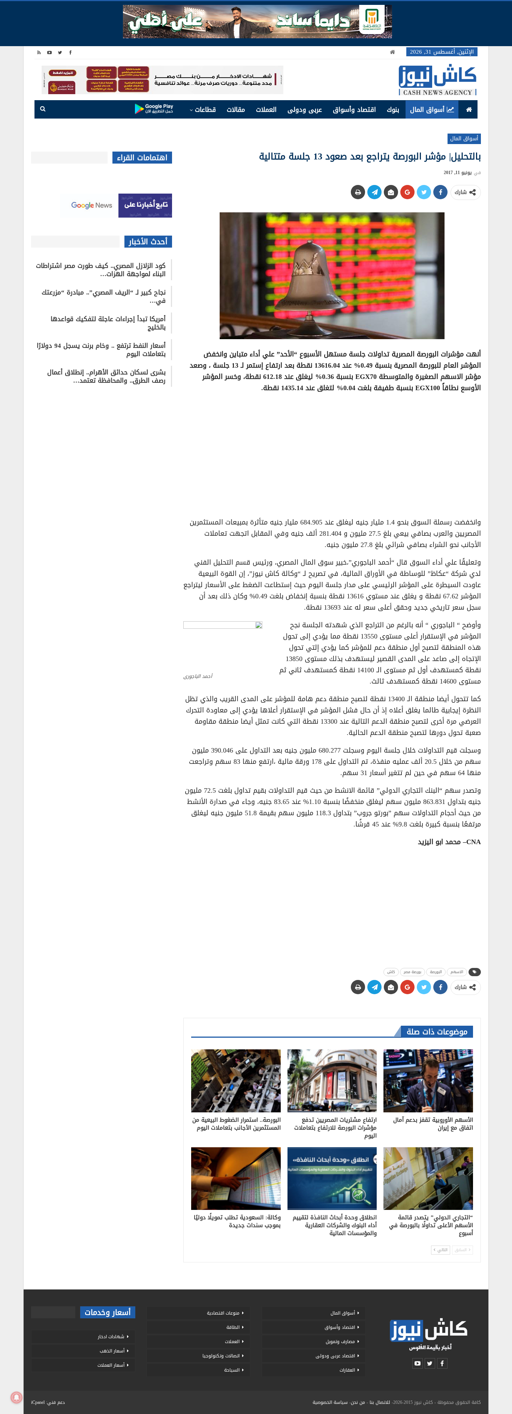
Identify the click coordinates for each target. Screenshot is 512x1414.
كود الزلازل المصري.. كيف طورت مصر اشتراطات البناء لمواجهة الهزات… (101, 270)
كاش (391, 971)
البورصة (436, 971)
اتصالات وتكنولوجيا (221, 1356)
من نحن (358, 1402)
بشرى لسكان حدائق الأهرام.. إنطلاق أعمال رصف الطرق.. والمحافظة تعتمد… (106, 376)
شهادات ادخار (111, 1337)
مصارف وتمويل (340, 1341)
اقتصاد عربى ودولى (335, 1356)
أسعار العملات (110, 1365)
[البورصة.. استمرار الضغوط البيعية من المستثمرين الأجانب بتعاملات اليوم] (236, 1080)
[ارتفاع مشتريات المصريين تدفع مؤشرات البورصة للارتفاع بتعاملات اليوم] (332, 1080)
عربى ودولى (304, 110)
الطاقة (233, 1327)
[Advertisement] (332, 452)
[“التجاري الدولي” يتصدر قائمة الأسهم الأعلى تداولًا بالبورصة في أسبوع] (428, 1178)
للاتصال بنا (380, 1402)
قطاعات (205, 110)
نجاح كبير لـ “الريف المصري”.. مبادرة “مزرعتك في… (104, 296)
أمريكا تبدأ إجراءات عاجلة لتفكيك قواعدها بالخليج (108, 323)
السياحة (232, 1370)
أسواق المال (427, 110)
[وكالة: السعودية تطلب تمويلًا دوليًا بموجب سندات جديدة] (236, 1178)
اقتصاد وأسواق (354, 110)
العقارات (347, 1370)
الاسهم (457, 971)
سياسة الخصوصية (330, 1402)
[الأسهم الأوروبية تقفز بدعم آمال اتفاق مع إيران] (428, 1080)
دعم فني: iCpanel (48, 1402)
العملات (266, 110)
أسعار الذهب (112, 1351)
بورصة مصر (412, 971)
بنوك (393, 110)
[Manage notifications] (16, 1397)
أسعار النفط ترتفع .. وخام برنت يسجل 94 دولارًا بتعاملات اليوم (101, 350)
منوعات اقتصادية (223, 1313)
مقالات (236, 110)
